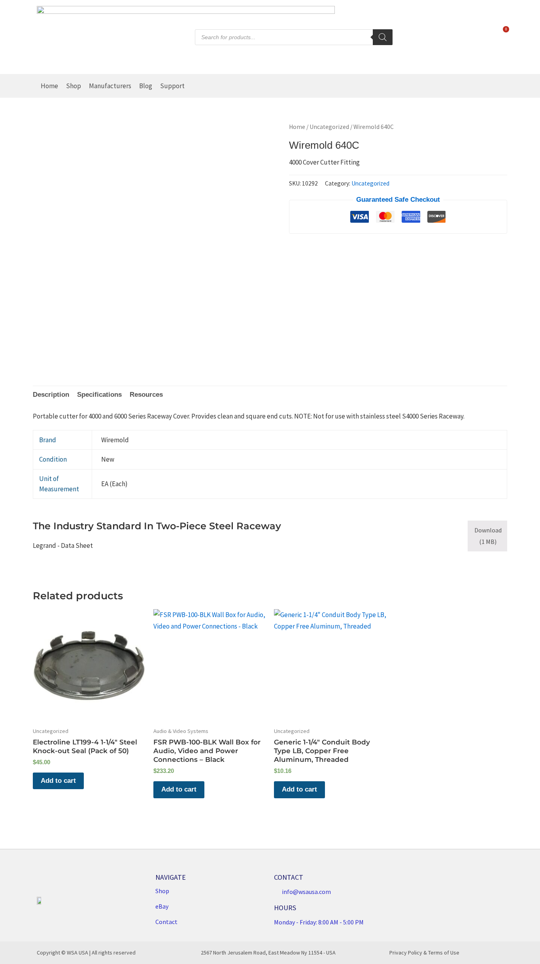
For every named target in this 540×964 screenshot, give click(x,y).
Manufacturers (110, 85)
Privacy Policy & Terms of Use (424, 952)
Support (172, 85)
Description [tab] (51, 394)
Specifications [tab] (99, 394)
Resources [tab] (146, 394)
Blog (145, 85)
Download (488, 535)
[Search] (383, 37)
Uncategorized (329, 127)
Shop (73, 85)
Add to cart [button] (58, 780)
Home (49, 85)
